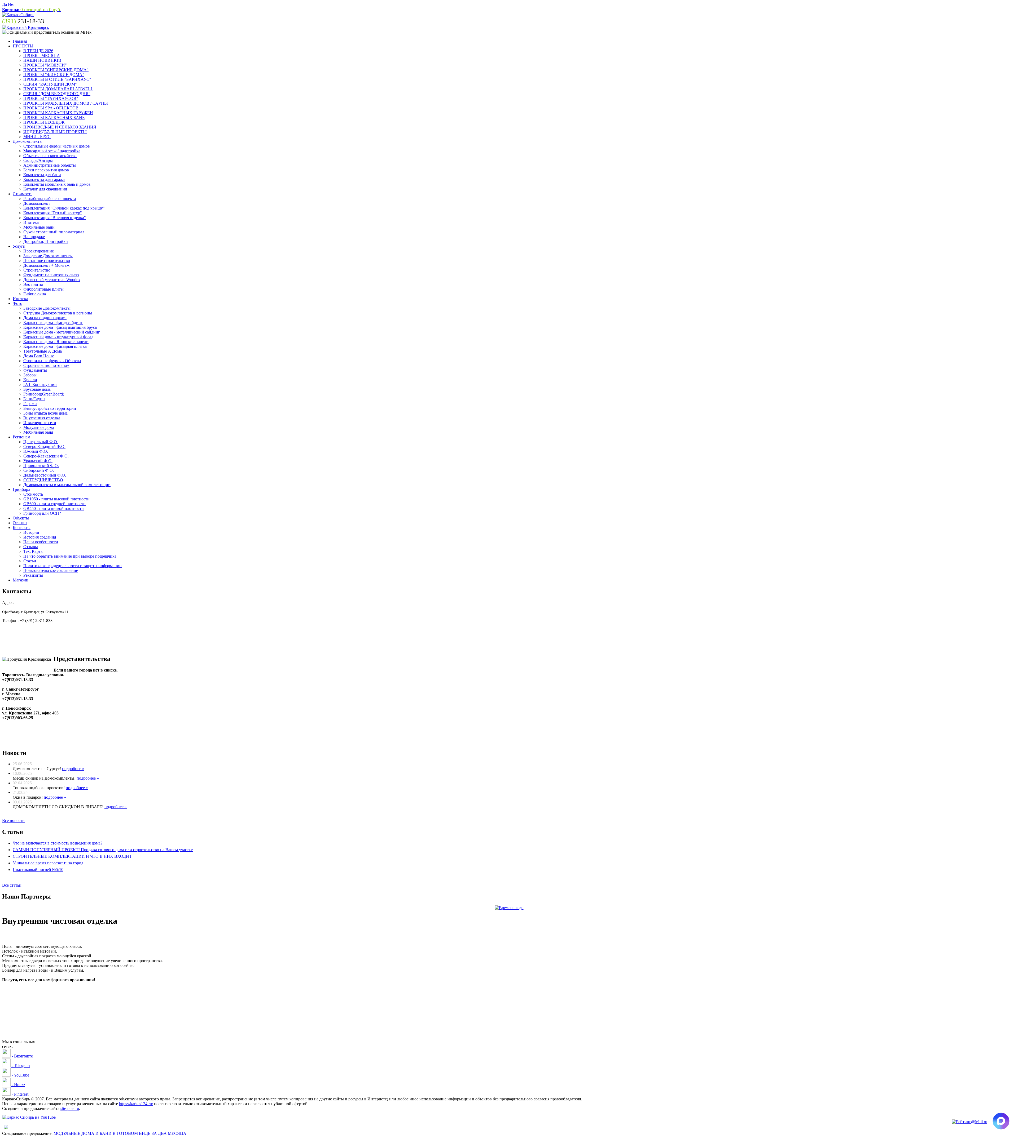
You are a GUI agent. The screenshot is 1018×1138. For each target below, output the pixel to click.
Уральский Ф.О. (37, 461)
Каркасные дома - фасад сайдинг (53, 322)
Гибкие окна (34, 294)
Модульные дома (38, 427)
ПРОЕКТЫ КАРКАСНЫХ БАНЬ (54, 117)
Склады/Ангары (38, 160)
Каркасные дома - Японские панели (56, 341)
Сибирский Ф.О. (38, 470)
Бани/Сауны (34, 399)
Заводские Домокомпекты (47, 308)
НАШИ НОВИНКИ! (42, 60)
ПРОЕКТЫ (23, 46)
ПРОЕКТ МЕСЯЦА (41, 55)
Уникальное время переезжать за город (48, 863)
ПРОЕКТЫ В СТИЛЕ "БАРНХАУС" (57, 79)
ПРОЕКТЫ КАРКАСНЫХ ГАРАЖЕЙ (58, 112)
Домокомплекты (27, 141)
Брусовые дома (37, 389)
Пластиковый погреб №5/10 (38, 869)
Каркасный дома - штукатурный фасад (58, 337)
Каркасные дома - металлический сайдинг (61, 332)
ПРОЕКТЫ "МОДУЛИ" (45, 65)
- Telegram (20, 1065)
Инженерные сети (39, 422)
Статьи (29, 561)
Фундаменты (35, 370)
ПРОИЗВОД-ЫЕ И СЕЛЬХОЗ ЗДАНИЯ (59, 127)
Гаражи (30, 403)
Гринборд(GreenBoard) (43, 394)
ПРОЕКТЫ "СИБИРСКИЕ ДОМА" (56, 70)
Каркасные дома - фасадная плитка (55, 346)
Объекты (21, 518)
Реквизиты (33, 575)
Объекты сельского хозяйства (50, 155)
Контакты (21, 527)
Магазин (20, 580)
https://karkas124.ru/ (136, 1103)
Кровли (30, 379)
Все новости (13, 820)
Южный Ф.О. (35, 451)
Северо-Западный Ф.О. (44, 446)
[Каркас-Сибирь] (18, 14)
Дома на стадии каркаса (45, 317)
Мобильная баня (38, 432)
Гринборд (21, 489)
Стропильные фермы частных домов (56, 146)
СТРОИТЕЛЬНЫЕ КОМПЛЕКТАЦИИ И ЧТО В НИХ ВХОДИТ (72, 856)
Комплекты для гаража (44, 179)
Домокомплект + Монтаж (46, 265)
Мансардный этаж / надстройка (51, 151)
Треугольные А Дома (42, 351)
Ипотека (31, 222)
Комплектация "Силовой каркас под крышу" (64, 208)
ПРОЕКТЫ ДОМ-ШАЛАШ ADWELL (58, 89)
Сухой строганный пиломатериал (53, 232)
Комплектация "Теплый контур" (52, 213)
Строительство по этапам (46, 365)
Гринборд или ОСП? (42, 513)
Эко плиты (33, 284)
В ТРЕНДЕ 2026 (38, 50)
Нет (11, 4)
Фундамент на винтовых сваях (51, 275)
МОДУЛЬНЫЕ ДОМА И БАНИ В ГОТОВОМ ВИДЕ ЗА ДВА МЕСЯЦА (120, 1133)
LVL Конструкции (40, 384)
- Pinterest (19, 1094)
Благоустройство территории (49, 408)
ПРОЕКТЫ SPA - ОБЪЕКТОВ (50, 108)
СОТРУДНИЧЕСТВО (43, 480)
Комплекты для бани (42, 174)
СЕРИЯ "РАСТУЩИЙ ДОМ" (50, 84)
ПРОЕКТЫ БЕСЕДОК (44, 122)
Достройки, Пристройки (45, 241)
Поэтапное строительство (46, 260)
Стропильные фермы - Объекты (52, 360)
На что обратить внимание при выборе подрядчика (69, 556)
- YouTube (20, 1075)
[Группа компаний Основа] (29, 1117)
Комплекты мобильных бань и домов (57, 184)
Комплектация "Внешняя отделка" (54, 217)
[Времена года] (509, 907)
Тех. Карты (33, 551)
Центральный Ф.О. (40, 441)
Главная (20, 41)
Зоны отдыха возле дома (45, 413)
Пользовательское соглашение (50, 570)
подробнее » (73, 768)
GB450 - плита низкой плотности (53, 508)
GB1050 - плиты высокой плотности (56, 499)
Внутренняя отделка (41, 418)
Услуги (19, 246)
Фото (17, 303)
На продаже (34, 236)
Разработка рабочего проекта (49, 198)
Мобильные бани (39, 227)
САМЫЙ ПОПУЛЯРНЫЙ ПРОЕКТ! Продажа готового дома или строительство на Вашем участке (103, 849)
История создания (39, 537)
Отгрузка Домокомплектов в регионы (57, 313)
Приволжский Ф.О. (41, 465)
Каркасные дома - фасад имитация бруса (60, 327)
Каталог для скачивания (45, 189)
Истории (31, 532)
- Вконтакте (22, 1056)
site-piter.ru (69, 1108)
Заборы (30, 375)
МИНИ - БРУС (37, 136)
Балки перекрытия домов (46, 170)
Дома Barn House (38, 356)
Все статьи (11, 885)
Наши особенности (40, 542)
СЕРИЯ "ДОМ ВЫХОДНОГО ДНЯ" (56, 93)
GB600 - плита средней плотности (54, 503)
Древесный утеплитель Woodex (51, 279)
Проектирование (38, 251)
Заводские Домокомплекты (48, 256)
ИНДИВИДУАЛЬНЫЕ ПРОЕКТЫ (55, 132)
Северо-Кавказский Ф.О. (46, 456)
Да (4, 4)
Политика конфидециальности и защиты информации (72, 565)
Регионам (21, 437)
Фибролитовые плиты (43, 289)
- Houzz (18, 1084)
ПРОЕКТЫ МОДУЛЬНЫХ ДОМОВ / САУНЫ (65, 103)
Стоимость (22, 194)
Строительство (36, 270)
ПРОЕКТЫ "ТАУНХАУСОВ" (50, 98)
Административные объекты (49, 165)
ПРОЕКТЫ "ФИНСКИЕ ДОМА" (53, 74)
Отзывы (20, 523)
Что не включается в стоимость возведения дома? (57, 843)
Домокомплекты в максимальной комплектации (67, 484)
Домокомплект (36, 203)
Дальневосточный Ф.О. (44, 475)
